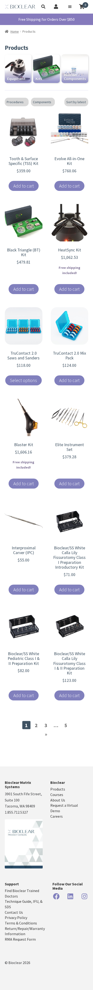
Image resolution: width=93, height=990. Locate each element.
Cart (85, 5)
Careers (56, 816)
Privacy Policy (16, 917)
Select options (23, 380)
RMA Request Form (20, 939)
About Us (57, 800)
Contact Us (14, 912)
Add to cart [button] (23, 186)
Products (57, 789)
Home (14, 31)
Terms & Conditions (21, 923)
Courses (56, 794)
